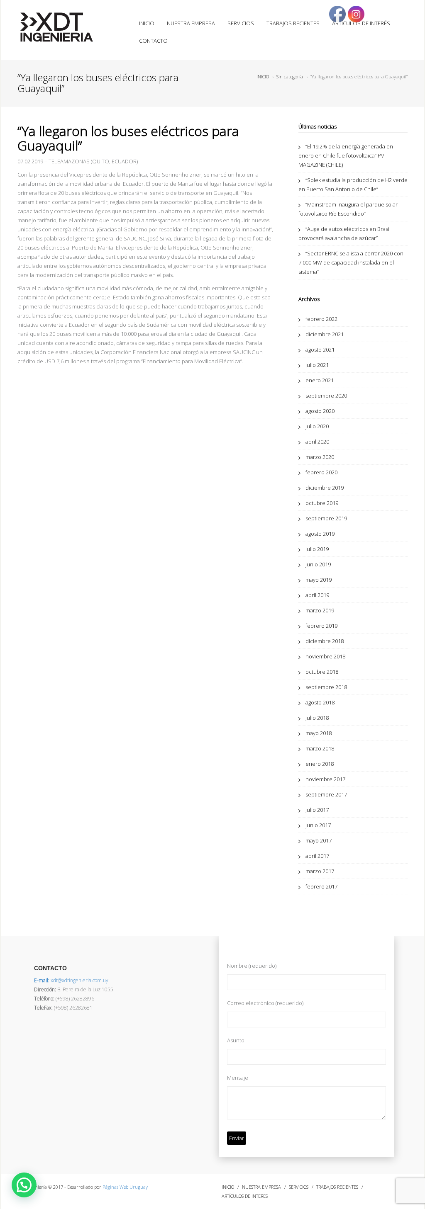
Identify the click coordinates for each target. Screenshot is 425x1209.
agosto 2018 (320, 702)
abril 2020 (317, 441)
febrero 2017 (321, 886)
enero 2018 (319, 763)
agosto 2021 (320, 349)
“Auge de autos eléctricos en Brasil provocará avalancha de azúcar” (344, 233)
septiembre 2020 (326, 395)
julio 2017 (317, 809)
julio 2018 (317, 717)
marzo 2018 (319, 748)
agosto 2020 (320, 411)
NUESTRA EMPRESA (191, 23)
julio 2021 (317, 365)
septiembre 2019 (326, 518)
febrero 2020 (321, 472)
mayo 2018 (318, 733)
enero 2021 (319, 380)
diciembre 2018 (324, 641)
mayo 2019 (318, 579)
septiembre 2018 (326, 687)
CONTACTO (153, 40)
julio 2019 (317, 549)
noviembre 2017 (325, 779)
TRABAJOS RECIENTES (293, 23)
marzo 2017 (319, 871)
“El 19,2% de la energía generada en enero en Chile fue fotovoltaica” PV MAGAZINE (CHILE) (345, 155)
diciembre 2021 (324, 334)
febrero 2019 (321, 625)
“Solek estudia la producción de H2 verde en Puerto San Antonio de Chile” (353, 184)
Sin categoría (289, 76)
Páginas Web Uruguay (125, 1187)
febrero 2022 (321, 319)
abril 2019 (317, 595)
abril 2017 (317, 855)
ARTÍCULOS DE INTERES (245, 1196)
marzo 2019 (319, 610)
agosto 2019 (320, 533)
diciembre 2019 (324, 487)
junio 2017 (318, 825)
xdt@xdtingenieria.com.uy (71, 980)
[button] (24, 1185)
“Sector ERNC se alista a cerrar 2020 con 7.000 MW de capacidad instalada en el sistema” (350, 262)
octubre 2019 (321, 503)
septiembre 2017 (326, 794)
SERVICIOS (240, 23)
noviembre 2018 (325, 656)
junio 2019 (318, 564)
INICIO (146, 23)
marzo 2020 (319, 457)
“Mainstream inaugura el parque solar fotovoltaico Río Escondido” (348, 209)
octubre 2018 (321, 671)
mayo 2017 (318, 840)
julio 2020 (317, 426)
